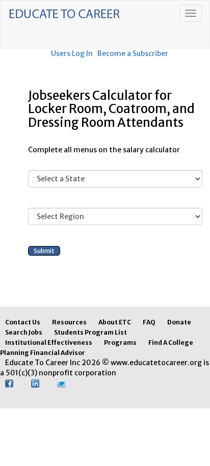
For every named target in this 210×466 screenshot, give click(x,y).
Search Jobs (23, 332)
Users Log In (72, 53)
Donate (179, 322)
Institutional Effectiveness (48, 342)
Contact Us (22, 322)
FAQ (149, 322)
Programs (120, 342)
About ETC (114, 322)
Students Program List (90, 332)
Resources (69, 322)
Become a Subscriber (132, 53)
